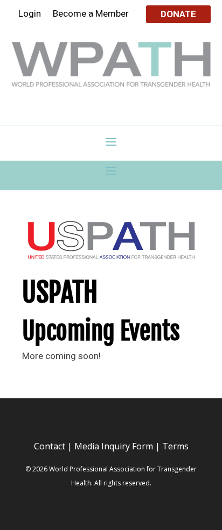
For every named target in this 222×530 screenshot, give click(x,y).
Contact (49, 446)
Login (29, 14)
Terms (175, 446)
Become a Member (91, 14)
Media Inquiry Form (113, 446)
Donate (178, 14)
